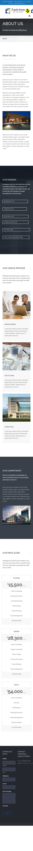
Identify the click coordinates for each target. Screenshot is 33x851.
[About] (16, 27)
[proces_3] (16, 394)
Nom (4, 772)
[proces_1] (16, 292)
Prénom (5, 765)
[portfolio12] (16, 112)
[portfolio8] (16, 506)
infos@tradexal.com (19, 3)
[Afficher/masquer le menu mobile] (29, 16)
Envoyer (7, 813)
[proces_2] (16, 343)
